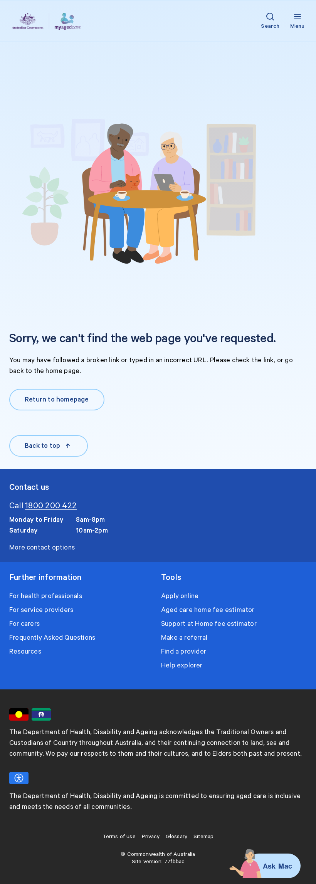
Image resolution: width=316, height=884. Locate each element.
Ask (269, 866)
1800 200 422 (51, 506)
